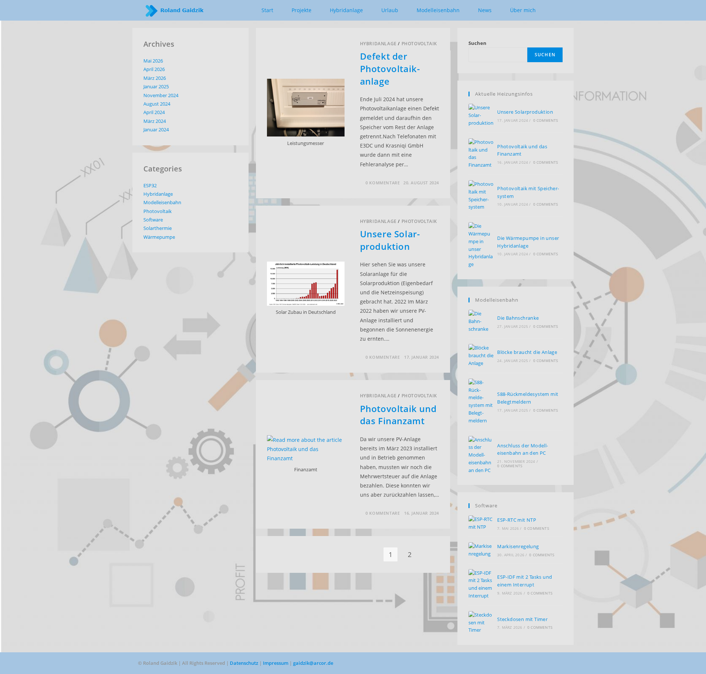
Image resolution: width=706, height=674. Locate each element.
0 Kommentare (383, 182)
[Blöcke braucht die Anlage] (480, 355)
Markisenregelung (518, 546)
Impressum (276, 663)
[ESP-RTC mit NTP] (480, 523)
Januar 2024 (156, 129)
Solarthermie (157, 228)
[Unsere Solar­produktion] (480, 115)
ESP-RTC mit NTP (516, 520)
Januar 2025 (156, 86)
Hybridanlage (378, 43)
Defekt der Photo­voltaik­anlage (390, 68)
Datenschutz (244, 663)
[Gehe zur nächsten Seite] (428, 554)
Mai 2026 (153, 60)
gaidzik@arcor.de (313, 663)
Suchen (477, 43)
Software (153, 219)
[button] (556, 11)
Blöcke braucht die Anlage (527, 352)
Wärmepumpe (159, 237)
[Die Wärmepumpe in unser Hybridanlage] (480, 245)
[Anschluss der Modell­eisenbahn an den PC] (480, 455)
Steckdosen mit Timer (522, 619)
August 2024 (156, 103)
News (485, 10)
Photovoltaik (419, 43)
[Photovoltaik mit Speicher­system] (480, 195)
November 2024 (160, 95)
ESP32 (150, 185)
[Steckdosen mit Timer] (480, 622)
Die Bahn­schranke (518, 318)
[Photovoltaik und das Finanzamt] (480, 153)
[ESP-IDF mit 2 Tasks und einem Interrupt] (480, 584)
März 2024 (154, 121)
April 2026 (154, 69)
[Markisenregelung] (480, 550)
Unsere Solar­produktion (390, 240)
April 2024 (154, 112)
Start (267, 10)
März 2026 (154, 78)
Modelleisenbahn (438, 10)
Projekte (301, 10)
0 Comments (545, 120)
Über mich (523, 10)
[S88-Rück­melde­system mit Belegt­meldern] (480, 402)
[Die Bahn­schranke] (480, 321)
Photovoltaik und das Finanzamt (398, 414)
